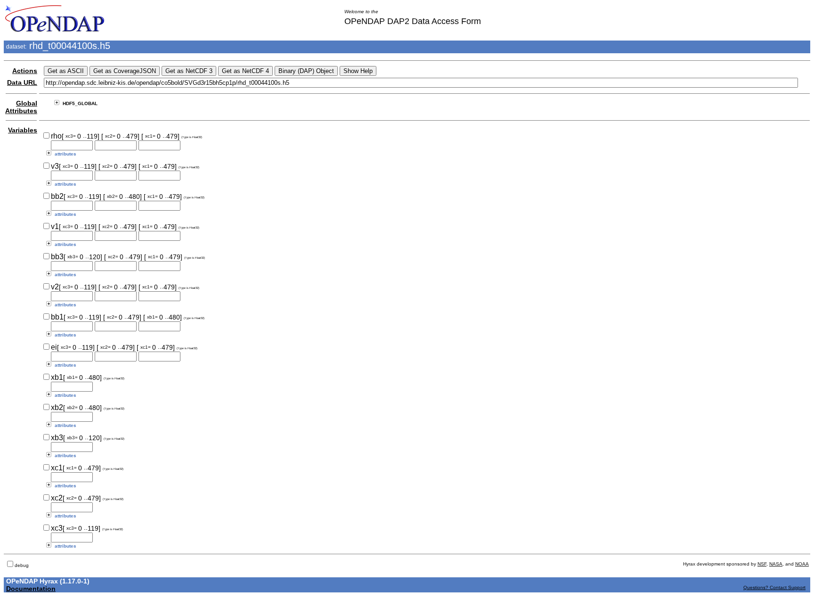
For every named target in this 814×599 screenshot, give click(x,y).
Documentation (31, 588)
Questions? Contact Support (774, 587)
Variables (22, 130)
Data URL (22, 82)
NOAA (802, 563)
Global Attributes (21, 107)
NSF (761, 563)
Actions (24, 70)
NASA (775, 563)
